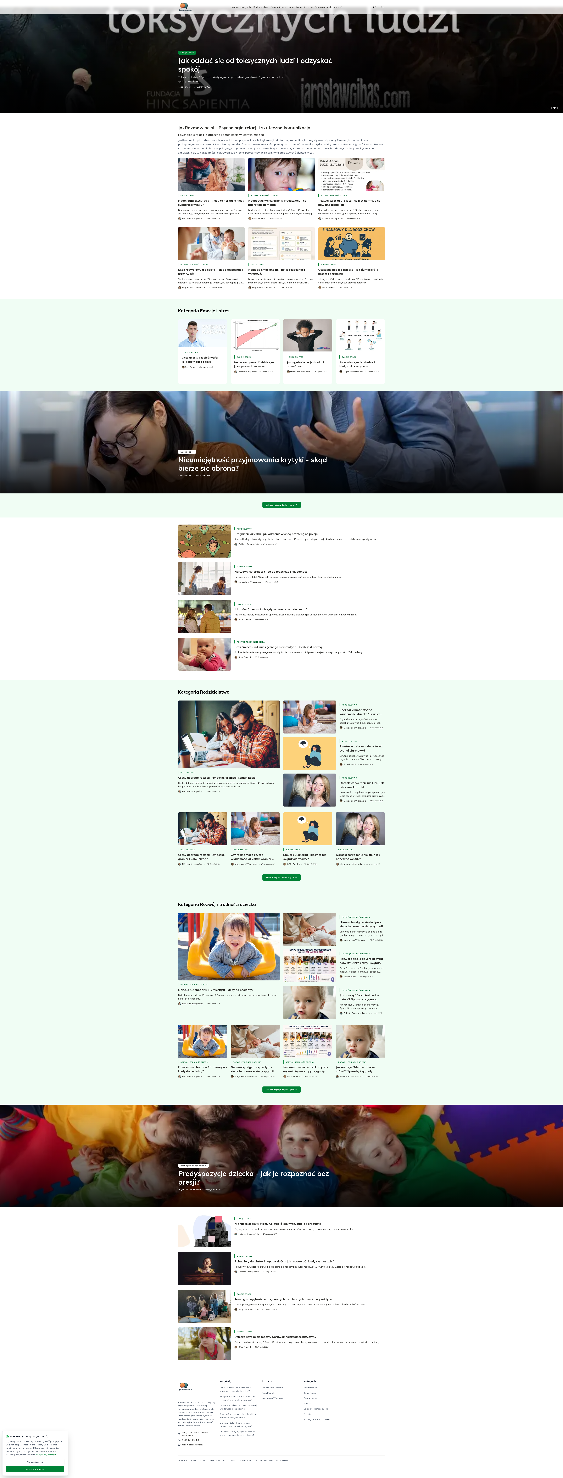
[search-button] (374, 7)
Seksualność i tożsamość (328, 7)
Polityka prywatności (217, 1460)
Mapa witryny (282, 1460)
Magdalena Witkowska (189, 1189)
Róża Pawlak (184, 475)
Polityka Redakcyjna (264, 1460)
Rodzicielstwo (260, 7)
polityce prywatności (46, 1454)
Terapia (307, 1414)
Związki (308, 7)
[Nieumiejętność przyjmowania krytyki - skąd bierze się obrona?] (281, 442)
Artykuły (225, 1381)
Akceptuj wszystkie (35, 1469)
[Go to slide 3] (557, 108)
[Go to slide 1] (552, 108)
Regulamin (182, 1460)
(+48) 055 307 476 (190, 1440)
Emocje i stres (278, 7)
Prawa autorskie (198, 1460)
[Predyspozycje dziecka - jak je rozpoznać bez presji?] (281, 1156)
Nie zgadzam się (35, 1462)
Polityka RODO (246, 1460)
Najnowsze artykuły (240, 7)
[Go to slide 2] (554, 108)
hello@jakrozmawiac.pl (193, 1444)
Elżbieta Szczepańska (188, 86)
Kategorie (310, 1381)
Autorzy (267, 1381)
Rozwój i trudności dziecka (193, 52)
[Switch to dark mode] (382, 7)
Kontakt (232, 1460)
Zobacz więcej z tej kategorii (280, 505)
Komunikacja (295, 7)
